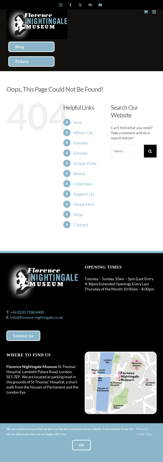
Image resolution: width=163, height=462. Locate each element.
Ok (81, 445)
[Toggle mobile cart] (146, 12)
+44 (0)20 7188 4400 (27, 312)
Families (81, 142)
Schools (80, 153)
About (79, 173)
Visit (77, 122)
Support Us (83, 193)
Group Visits (85, 163)
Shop (78, 214)
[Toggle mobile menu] (154, 12)
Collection (82, 183)
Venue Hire (83, 204)
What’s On (83, 132)
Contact (80, 224)
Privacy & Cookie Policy (144, 431)
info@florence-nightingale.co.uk (36, 317)
